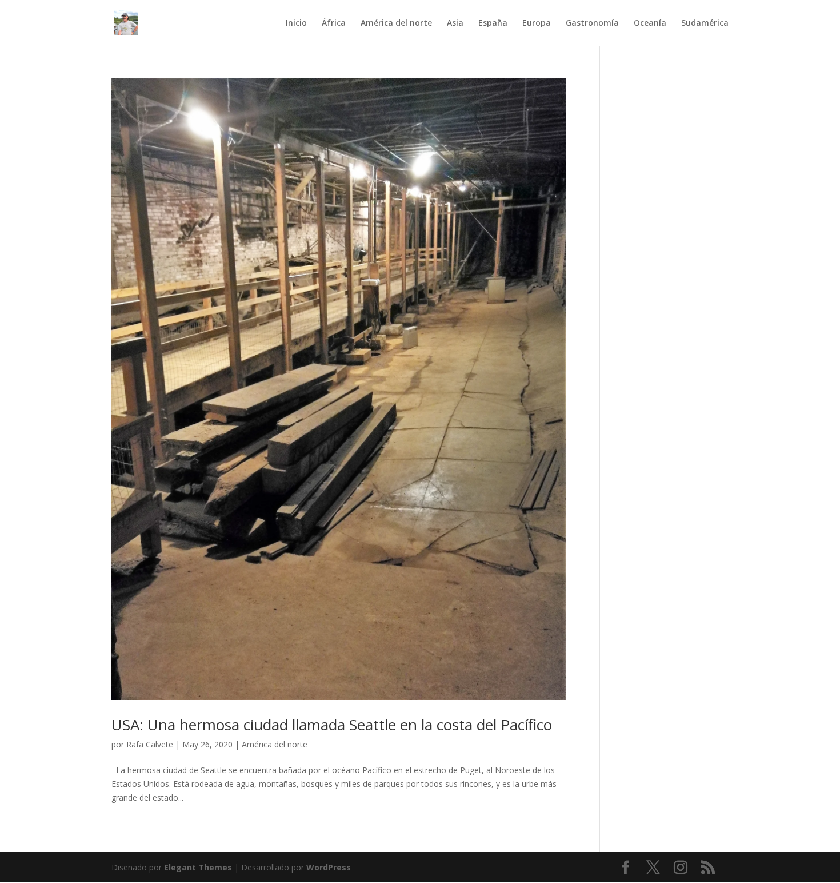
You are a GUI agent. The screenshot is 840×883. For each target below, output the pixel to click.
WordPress (328, 867)
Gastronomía (592, 23)
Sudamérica (705, 23)
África (334, 23)
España (492, 23)
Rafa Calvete (149, 744)
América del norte (396, 23)
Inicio (296, 23)
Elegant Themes (198, 867)
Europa (536, 23)
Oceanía (650, 23)
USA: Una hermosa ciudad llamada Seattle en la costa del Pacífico (331, 724)
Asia (455, 23)
